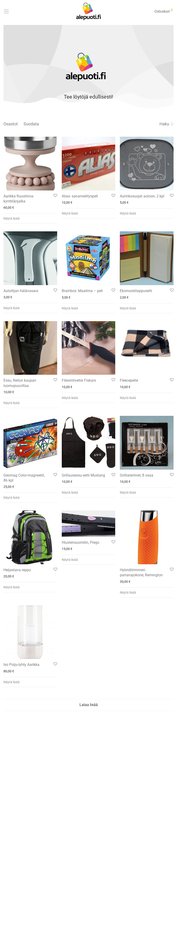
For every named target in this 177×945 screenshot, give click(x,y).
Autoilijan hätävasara (20, 291)
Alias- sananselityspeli (80, 196)
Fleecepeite (129, 380)
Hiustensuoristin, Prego (80, 542)
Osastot (10, 123)
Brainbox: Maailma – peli (82, 291)
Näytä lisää (11, 218)
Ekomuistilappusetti (136, 291)
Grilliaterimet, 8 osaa (136, 475)
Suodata (31, 123)
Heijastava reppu (17, 570)
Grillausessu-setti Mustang (83, 475)
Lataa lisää (89, 705)
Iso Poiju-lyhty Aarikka (21, 664)
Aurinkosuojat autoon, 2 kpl (142, 196)
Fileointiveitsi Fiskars (79, 380)
